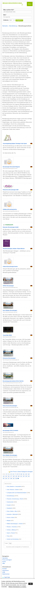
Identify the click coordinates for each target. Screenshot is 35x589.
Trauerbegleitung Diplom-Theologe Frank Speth (15, 143)
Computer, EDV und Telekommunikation (16, 492)
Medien (9, 520)
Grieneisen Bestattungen (9, 358)
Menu (29, 4)
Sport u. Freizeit (11, 533)
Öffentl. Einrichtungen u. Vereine (15, 523)
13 (28, 474)
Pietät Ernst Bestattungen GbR (10, 189)
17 (11, 476)
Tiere (8, 536)
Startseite (5, 26)
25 (3, 478)
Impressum (5, 570)
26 (6, 478)
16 (8, 476)
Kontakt (4, 568)
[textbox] (17, 12)
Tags (10, 543)
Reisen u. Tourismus (12, 526)
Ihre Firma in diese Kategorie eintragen (21, 471)
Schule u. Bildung (11, 530)
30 (16, 478)
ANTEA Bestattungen (8, 285)
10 (21, 474)
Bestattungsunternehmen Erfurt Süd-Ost (13, 381)
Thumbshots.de (25, 546)
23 (26, 476)
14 (3, 476)
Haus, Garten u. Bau (12, 511)
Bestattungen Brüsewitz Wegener (11, 166)
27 (8, 478)
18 (13, 476)
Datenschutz (5, 574)
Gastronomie (10, 502)
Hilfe (3, 563)
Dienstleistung (13, 26)
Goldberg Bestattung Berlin (10, 209)
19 (16, 476)
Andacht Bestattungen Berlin (10, 266)
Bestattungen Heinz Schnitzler (10, 430)
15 (6, 476)
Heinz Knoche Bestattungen (10, 405)
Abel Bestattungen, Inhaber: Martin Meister (14, 248)
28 (11, 478)
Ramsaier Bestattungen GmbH (10, 227)
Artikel (6, 543)
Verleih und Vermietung (12, 539)
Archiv (4, 561)
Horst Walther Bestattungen (10, 310)
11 (23, 474)
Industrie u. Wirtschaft (12, 514)
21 (21, 476)
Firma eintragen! (7, 560)
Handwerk (9, 508)
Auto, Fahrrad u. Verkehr (13, 489)
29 (13, 478)
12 (26, 474)
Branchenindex (8, 483)
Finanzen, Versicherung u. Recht (15, 499)
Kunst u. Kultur (10, 517)
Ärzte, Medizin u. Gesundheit (14, 486)
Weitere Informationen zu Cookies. (17, 586)
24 (28, 476)
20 (18, 476)
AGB (3, 572)
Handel (9, 505)
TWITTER (7, 577)
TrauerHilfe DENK (7, 335)
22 (23, 476)
